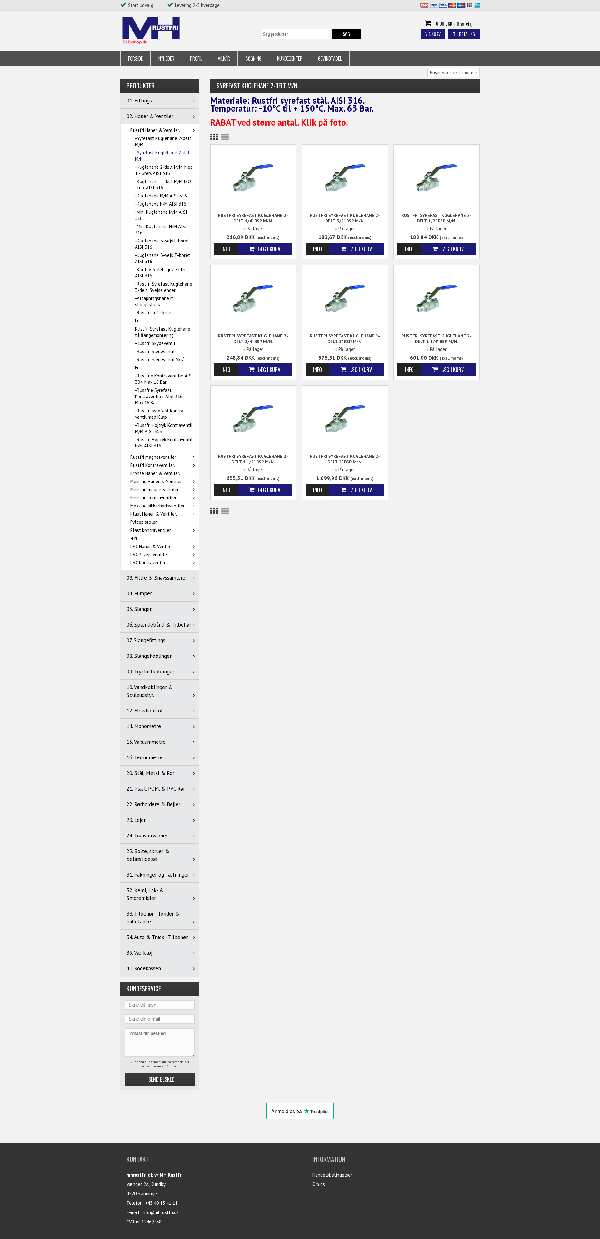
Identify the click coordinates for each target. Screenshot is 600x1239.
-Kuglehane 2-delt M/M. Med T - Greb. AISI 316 (164, 170)
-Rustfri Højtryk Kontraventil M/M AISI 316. (163, 428)
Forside (135, 58)
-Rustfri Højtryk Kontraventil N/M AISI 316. (163, 443)
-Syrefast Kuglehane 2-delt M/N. (163, 156)
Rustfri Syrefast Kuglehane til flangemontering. (162, 332)
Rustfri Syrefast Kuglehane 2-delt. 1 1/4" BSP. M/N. (437, 338)
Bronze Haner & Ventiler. (155, 473)
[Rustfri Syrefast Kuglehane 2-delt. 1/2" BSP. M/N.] (437, 177)
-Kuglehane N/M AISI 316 (160, 204)
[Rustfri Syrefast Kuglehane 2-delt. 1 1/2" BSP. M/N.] (253, 418)
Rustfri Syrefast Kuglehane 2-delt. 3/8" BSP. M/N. (345, 218)
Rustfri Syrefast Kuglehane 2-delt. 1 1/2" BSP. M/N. (253, 459)
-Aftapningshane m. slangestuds (154, 301)
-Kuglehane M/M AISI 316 (161, 196)
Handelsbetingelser (332, 1175)
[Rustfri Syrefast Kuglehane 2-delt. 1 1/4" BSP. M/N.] (437, 298)
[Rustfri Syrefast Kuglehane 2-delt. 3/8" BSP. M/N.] (345, 177)
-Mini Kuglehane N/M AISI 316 (161, 229)
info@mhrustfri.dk (160, 1212)
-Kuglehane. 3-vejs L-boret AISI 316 (162, 244)
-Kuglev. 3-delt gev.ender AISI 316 (160, 273)
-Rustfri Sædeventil (155, 351)
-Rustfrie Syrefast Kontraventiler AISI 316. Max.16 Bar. (159, 396)
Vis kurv (433, 34)
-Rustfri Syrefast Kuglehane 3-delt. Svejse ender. (163, 287)
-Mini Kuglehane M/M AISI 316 (161, 215)
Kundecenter (289, 58)
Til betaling (464, 34)
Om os (318, 1184)
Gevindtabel (330, 58)
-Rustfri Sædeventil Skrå (160, 359)
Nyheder (166, 58)
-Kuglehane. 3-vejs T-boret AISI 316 (162, 258)
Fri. (138, 321)
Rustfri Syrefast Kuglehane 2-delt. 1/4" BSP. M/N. (253, 218)
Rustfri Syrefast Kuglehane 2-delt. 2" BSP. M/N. (345, 459)
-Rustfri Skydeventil (155, 343)
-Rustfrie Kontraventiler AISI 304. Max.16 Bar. (164, 379)
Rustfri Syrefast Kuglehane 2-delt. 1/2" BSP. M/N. (437, 218)
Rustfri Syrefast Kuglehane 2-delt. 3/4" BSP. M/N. (253, 338)
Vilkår (224, 58)
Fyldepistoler (143, 522)
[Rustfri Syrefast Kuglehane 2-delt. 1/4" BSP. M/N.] (253, 177)
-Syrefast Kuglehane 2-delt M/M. (163, 141)
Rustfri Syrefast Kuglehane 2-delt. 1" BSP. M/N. (345, 338)
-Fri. (134, 538)
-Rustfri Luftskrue (153, 313)
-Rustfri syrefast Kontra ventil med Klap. (159, 414)
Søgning (254, 58)
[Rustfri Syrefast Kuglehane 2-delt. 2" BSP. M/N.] (345, 418)
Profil (196, 58)
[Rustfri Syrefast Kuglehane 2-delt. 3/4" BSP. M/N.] (253, 298)
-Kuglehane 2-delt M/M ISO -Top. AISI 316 (163, 184)
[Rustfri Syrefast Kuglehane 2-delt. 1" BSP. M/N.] (345, 298)
